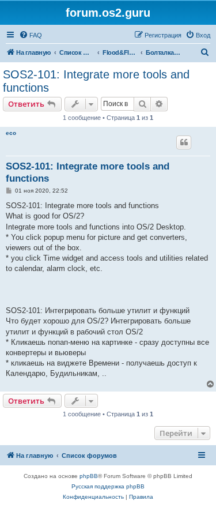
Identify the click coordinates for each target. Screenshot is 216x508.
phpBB (88, 476)
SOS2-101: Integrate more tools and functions (96, 81)
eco (11, 133)
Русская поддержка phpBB (108, 486)
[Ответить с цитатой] (183, 142)
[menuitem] (30, 35)
